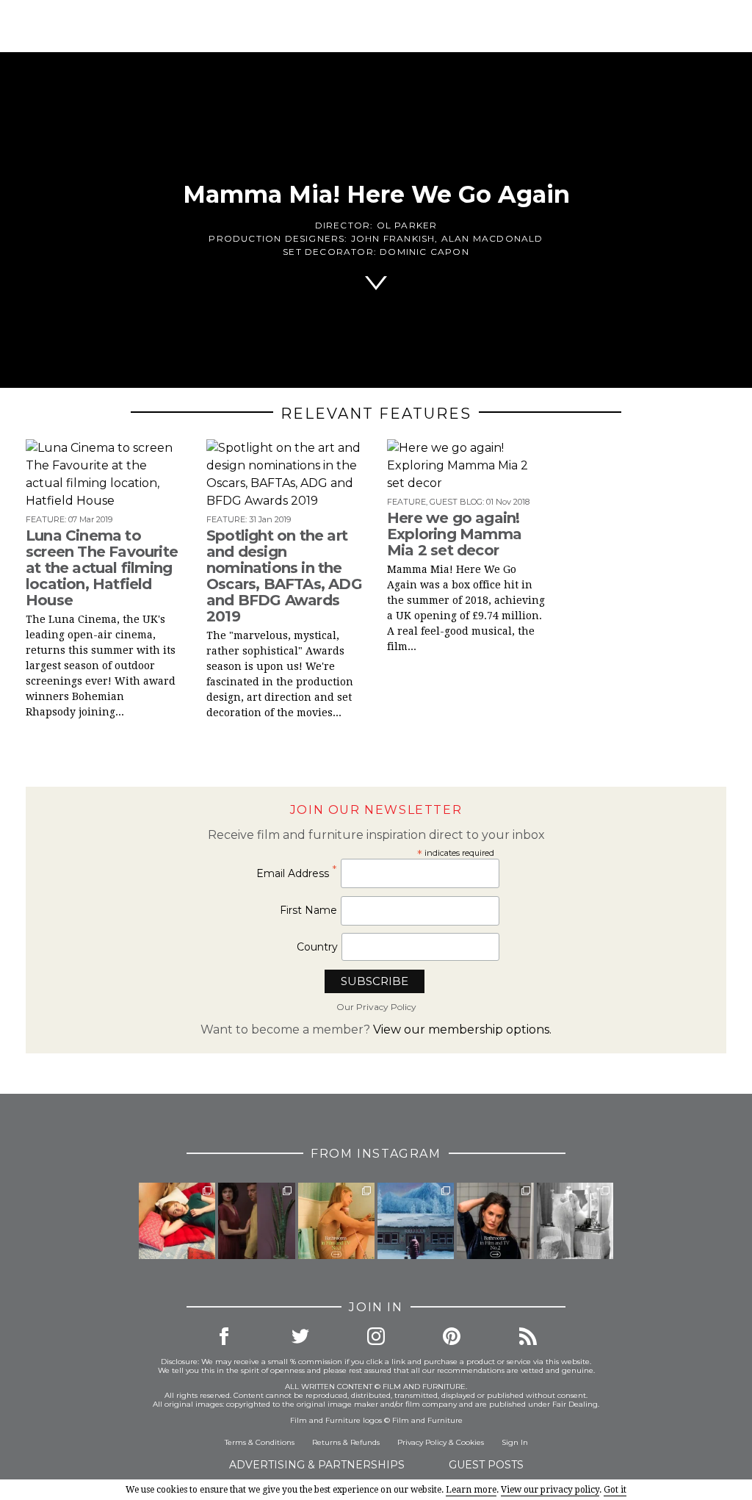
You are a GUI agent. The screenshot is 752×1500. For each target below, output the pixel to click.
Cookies (470, 1442)
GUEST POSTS (486, 1464)
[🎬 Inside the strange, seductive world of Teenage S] (415, 1221)
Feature (45, 519)
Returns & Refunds (346, 1442)
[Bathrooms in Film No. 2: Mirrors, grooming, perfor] (495, 1221)
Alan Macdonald (492, 238)
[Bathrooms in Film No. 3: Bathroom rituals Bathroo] (336, 1221)
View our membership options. (462, 1029)
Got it (615, 1490)
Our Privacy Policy (376, 1006)
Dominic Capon (424, 251)
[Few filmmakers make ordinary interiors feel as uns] (256, 1221)
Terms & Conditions (259, 1442)
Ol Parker (407, 225)
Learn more (471, 1490)
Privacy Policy (421, 1442)
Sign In (515, 1442)
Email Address (296, 873)
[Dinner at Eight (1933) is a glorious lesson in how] (575, 1221)
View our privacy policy (550, 1490)
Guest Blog (456, 502)
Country (317, 946)
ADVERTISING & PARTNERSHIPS (317, 1464)
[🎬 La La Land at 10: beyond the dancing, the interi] (177, 1221)
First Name (308, 910)
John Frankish (393, 238)
